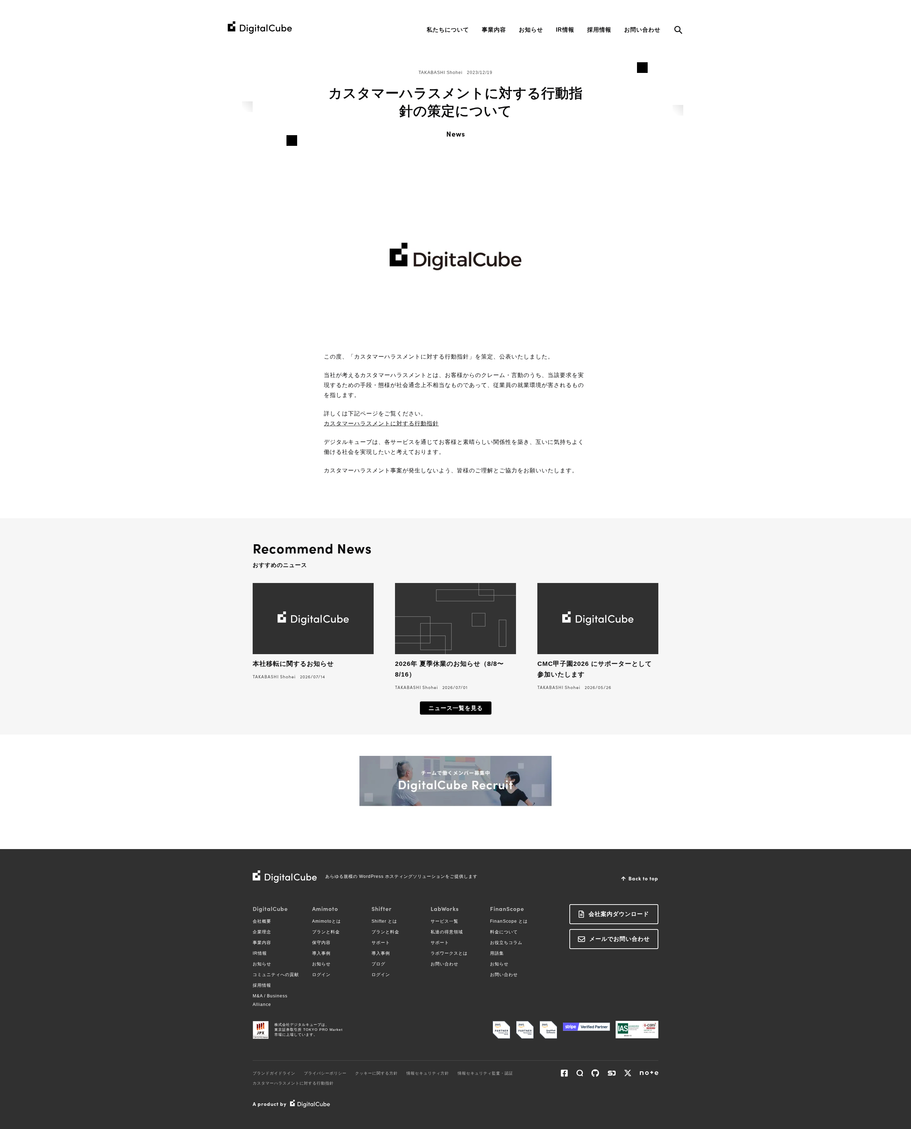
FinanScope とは (509, 921)
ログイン (321, 974)
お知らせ (531, 30)
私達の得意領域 (447, 931)
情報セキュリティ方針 (427, 1073)
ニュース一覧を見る (455, 708)
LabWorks (445, 908)
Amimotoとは (326, 921)
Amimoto (325, 908)
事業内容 (494, 30)
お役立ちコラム (506, 942)
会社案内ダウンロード (619, 914)
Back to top (643, 878)
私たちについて (448, 30)
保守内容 (321, 942)
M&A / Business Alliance (270, 1000)
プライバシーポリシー (325, 1073)
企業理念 (262, 931)
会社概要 (262, 921)
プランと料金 (326, 931)
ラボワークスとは (449, 953)
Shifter (382, 908)
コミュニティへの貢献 (276, 974)
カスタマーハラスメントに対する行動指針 (381, 423)
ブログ (378, 963)
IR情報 (565, 30)
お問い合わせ (642, 30)
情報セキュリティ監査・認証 (485, 1073)
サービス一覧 (444, 921)
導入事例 (321, 953)
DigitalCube (270, 908)
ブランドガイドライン (274, 1073)
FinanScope (507, 908)
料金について (504, 931)
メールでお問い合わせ (619, 939)
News (455, 133)
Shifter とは (384, 921)
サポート (381, 942)
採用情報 (599, 30)
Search (678, 31)
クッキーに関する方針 (376, 1073)
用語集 (497, 953)
